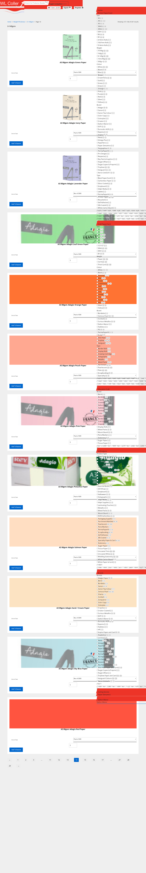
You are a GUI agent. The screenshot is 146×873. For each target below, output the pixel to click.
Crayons (102, 424)
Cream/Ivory (104, 78)
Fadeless (102, 327)
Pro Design (103, 154)
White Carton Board (107, 208)
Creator (102, 121)
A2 (100, 240)
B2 (101, 34)
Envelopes (103, 483)
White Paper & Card (107, 562)
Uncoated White (106, 554)
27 (119, 760)
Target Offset (104, 162)
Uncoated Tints (106, 551)
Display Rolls (104, 351)
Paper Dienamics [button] (104, 695)
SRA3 (102, 26)
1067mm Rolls (104, 42)
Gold (101, 80)
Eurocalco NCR (105, 129)
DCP (101, 126)
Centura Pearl (106, 316)
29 (10, 766)
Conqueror (103, 600)
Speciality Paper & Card (108, 540)
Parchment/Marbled (107, 521)
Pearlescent (105, 367)
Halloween (104, 494)
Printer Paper (105, 197)
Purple (102, 94)
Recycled (102, 200)
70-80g (103, 51)
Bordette (102, 313)
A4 (101, 21)
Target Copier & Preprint (108, 164)
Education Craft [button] (104, 389)
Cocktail (102, 319)
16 (94, 760)
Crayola (102, 400)
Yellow (102, 102)
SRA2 (102, 29)
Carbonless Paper (106, 181)
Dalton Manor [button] (103, 700)
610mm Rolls (104, 40)
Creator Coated (105, 611)
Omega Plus (104, 140)
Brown (102, 75)
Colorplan (103, 118)
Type (98, 175)
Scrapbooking (105, 373)
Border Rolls (104, 348)
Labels (102, 192)
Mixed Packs (104, 362)
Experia (103, 132)
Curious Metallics (106, 321)
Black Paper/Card (106, 178)
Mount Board (105, 432)
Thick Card (104, 264)
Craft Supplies (105, 421)
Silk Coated (104, 205)
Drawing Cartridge (106, 354)
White (103, 67)
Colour (99, 64)
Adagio (102, 108)
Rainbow (102, 410)
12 (59, 760)
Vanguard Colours (107, 678)
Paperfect (103, 143)
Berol (101, 394)
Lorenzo (102, 638)
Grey (102, 86)
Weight (99, 48)
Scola (101, 335)
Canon (102, 110)
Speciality (103, 376)
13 (68, 760)
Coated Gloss (105, 467)
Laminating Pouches (107, 505)
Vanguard (104, 170)
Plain (102, 370)
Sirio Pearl (104, 338)
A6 (100, 229)
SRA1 (102, 32)
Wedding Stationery (108, 557)
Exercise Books (105, 486)
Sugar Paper (104, 440)
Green (102, 83)
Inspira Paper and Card (108, 632)
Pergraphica (104, 148)
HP (100, 629)
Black (102, 70)
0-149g (103, 56)
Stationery (103, 438)
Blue (101, 72)
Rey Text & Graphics (107, 159)
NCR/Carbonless (106, 516)
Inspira (102, 135)
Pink (101, 91)
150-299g (104, 59)
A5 (100, 18)
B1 (101, 37)
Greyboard (103, 186)
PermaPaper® (105, 151)
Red (101, 97)
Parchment (104, 365)
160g (102, 53)
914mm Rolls (104, 45)
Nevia (102, 137)
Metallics (102, 359)
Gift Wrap (103, 489)
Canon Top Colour (106, 113)
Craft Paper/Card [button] (104, 224)
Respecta (103, 156)
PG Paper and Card (107, 657)
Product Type (102, 416)
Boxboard (103, 462)
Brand (99, 105)
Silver (101, 99)
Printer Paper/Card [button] (105, 13)
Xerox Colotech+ (106, 173)
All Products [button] (102, 451)
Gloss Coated (105, 183)
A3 (101, 23)
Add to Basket (16, 750)
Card (102, 262)
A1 (100, 243)
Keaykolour (104, 635)
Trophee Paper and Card (110, 676)
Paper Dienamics (106, 145)
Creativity (103, 402)
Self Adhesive (104, 202)
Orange (103, 88)
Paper (103, 259)
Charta (102, 594)
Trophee (103, 167)
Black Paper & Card (107, 456)
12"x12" (102, 245)
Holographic (104, 357)
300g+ (102, 61)
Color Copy (103, 116)
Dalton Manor (104, 124)
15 (85, 760)
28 (128, 760)
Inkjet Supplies (105, 502)
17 (102, 760)
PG (101, 329)
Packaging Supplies (106, 519)
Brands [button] (100, 573)
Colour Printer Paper (108, 470)
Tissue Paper (104, 443)
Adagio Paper (105, 578)
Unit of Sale (14, 739)
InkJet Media (104, 189)
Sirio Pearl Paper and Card (110, 667)
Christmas (104, 464)
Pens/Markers (104, 435)
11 (50, 760)
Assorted (103, 275)
